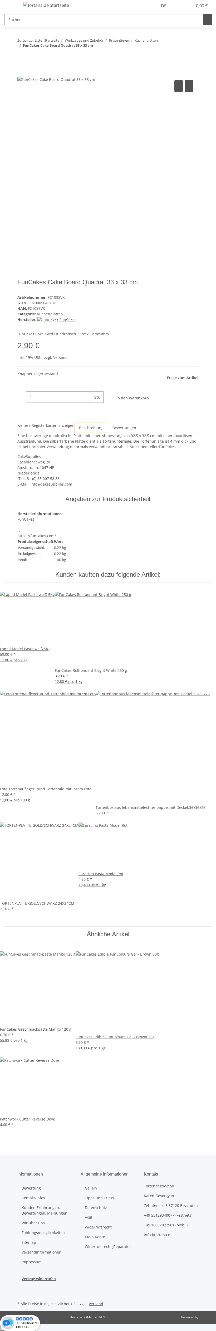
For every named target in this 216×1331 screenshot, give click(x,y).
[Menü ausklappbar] (10, 6)
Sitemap (29, 1242)
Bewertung (31, 1188)
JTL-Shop (205, 1317)
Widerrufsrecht (98, 1227)
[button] (178, 6)
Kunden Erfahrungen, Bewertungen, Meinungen (44, 1210)
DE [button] (164, 6)
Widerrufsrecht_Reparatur (108, 1246)
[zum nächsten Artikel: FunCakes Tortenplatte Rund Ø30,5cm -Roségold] (31, 56)
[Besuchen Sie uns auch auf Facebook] (21, 1287)
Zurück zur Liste (29, 40)
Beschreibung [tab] (91, 427)
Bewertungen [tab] (124, 427)
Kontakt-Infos (33, 1197)
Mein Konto (95, 1236)
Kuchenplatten (50, 313)
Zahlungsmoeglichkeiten (43, 1232)
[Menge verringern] (21, 397)
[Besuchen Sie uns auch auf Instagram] (21, 1294)
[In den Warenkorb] (21, 73)
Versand (60, 357)
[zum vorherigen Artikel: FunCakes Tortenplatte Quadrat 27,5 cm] (21, 56)
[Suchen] (207, 19)
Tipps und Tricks (99, 1197)
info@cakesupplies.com (51, 484)
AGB (88, 1217)
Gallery (91, 1188)
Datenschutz (96, 1207)
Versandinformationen (41, 1252)
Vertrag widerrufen (39, 1278)
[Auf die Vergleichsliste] (178, 86)
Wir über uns (33, 1222)
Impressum (32, 1261)
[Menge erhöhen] (94, 408)
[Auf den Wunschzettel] (189, 86)
